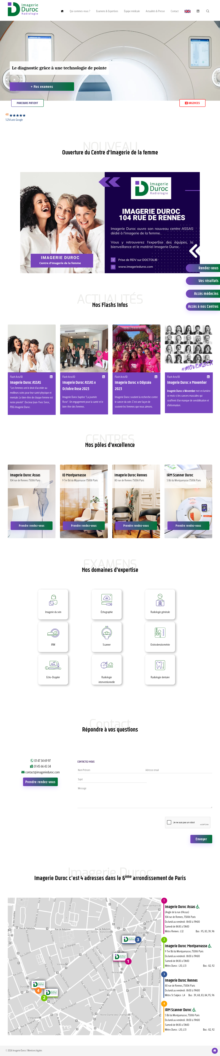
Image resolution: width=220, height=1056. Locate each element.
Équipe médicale (132, 11)
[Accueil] (23, 15)
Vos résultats (209, 280)
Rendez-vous (209, 268)
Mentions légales (35, 1050)
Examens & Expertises (107, 11)
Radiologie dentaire (160, 674)
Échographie (107, 608)
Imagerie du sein (53, 608)
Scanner (106, 641)
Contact (175, 11)
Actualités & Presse (155, 11)
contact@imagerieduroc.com (42, 772)
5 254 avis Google (14, 119)
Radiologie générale (160, 608)
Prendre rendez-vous (31, 525)
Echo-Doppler (53, 674)
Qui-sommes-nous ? (80, 11)
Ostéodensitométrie (160, 641)
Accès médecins (206, 293)
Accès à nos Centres (203, 306)
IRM (53, 641)
